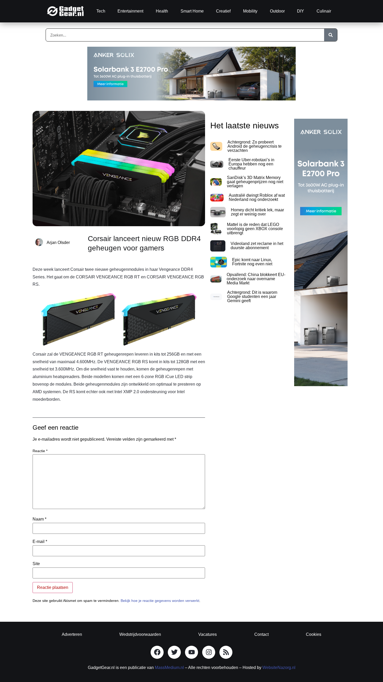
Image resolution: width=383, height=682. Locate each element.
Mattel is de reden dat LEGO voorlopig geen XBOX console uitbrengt (255, 228)
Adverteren (72, 634)
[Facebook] (157, 652)
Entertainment (130, 11)
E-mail (40, 542)
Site (36, 564)
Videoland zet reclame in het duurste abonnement (257, 245)
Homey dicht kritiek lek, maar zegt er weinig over (257, 212)
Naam (39, 519)
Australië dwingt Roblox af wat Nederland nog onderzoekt (257, 197)
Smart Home (192, 11)
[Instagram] (208, 652)
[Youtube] (191, 652)
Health (162, 11)
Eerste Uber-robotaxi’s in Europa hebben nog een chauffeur (251, 164)
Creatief (223, 11)
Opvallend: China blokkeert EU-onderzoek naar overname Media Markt (256, 278)
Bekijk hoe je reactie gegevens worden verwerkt (160, 601)
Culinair (324, 11)
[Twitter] (174, 652)
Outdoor (277, 11)
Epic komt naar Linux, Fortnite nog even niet (252, 262)
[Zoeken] (330, 35)
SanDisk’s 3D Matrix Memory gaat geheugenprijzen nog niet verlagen (255, 181)
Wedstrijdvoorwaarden (140, 634)
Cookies (313, 634)
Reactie (40, 451)
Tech (100, 11)
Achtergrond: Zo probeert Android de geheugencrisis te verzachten (254, 146)
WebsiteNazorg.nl (278, 667)
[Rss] (225, 652)
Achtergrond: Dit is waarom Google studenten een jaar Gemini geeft (252, 296)
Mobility (250, 11)
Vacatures (207, 634)
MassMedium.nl (169, 667)
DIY (300, 11)
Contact (261, 634)
